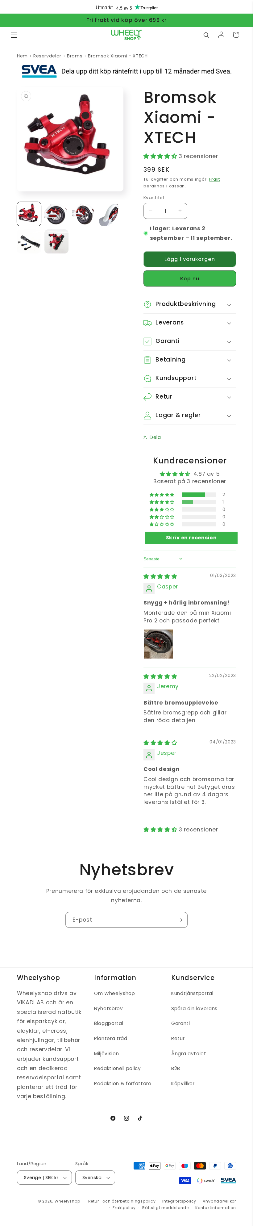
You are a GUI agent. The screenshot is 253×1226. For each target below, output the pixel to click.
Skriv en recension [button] (191, 537)
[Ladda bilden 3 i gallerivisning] (84, 214)
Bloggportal (108, 1023)
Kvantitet (154, 198)
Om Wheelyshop (114, 993)
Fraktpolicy (124, 1207)
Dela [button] (155, 437)
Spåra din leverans (194, 1008)
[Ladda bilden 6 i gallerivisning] (56, 241)
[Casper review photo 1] (158, 644)
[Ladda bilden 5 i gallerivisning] (29, 241)
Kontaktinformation (215, 1207)
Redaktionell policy (117, 1068)
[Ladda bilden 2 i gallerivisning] (56, 214)
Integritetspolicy (179, 1201)
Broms (74, 56)
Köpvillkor (183, 1083)
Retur (178, 1038)
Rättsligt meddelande (165, 1207)
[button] (14, 34)
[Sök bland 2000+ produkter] (206, 34)
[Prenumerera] (179, 920)
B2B (175, 1068)
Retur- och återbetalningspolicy (122, 1201)
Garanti (180, 1023)
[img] (160, 576)
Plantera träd (110, 1038)
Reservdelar (47, 56)
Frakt (214, 179)
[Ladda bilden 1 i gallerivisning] (29, 214)
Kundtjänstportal (192, 993)
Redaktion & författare (122, 1083)
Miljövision (106, 1053)
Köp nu (190, 278)
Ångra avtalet (188, 1053)
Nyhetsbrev (108, 1008)
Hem (22, 56)
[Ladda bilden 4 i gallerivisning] (111, 214)
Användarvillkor (219, 1201)
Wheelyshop (67, 1201)
